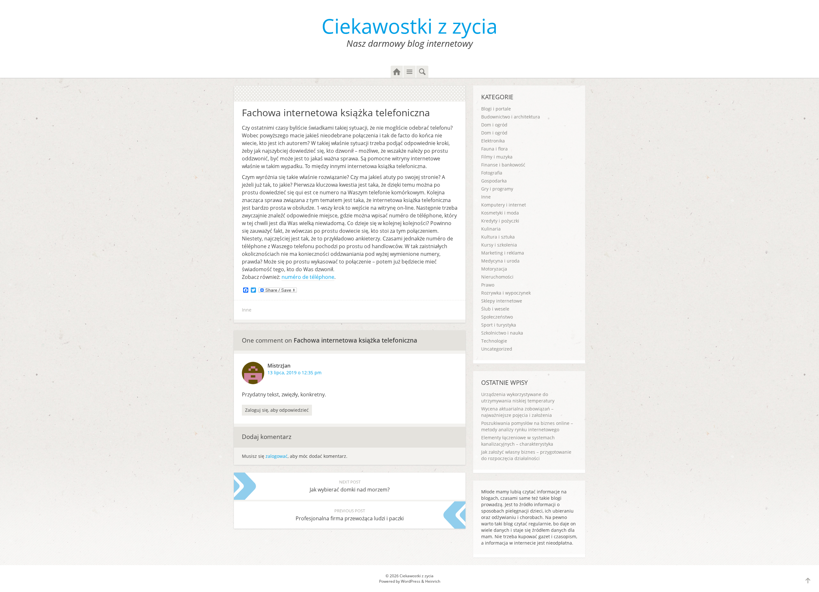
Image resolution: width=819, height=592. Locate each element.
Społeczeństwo (497, 317)
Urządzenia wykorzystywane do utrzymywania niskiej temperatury (517, 397)
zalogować (277, 456)
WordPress (410, 581)
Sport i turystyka (498, 325)
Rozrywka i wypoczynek (506, 293)
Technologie (494, 341)
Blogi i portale (496, 109)
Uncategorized (496, 349)
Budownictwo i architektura (510, 117)
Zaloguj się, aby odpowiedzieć (277, 410)
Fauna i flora (494, 149)
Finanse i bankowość (503, 165)
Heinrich (432, 581)
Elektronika (493, 141)
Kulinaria (491, 229)
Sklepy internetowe (501, 301)
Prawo (487, 285)
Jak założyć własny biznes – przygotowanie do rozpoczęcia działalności (526, 455)
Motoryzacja (494, 269)
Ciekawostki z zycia (409, 25)
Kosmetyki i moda (500, 213)
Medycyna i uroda (500, 261)
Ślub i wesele (495, 309)
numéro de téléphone (308, 276)
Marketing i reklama (502, 253)
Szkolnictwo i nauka (502, 333)
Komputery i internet (503, 205)
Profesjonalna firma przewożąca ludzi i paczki (350, 515)
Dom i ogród (494, 125)
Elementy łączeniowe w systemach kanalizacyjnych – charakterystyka (518, 440)
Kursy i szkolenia (499, 245)
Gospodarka (494, 181)
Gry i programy (497, 189)
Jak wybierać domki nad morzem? (350, 486)
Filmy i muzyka (497, 157)
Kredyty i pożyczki (500, 221)
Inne (246, 310)
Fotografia (491, 173)
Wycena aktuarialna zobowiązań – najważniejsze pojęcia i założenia (517, 412)
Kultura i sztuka (498, 237)
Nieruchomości (497, 277)
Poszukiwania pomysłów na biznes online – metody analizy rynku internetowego (527, 426)
